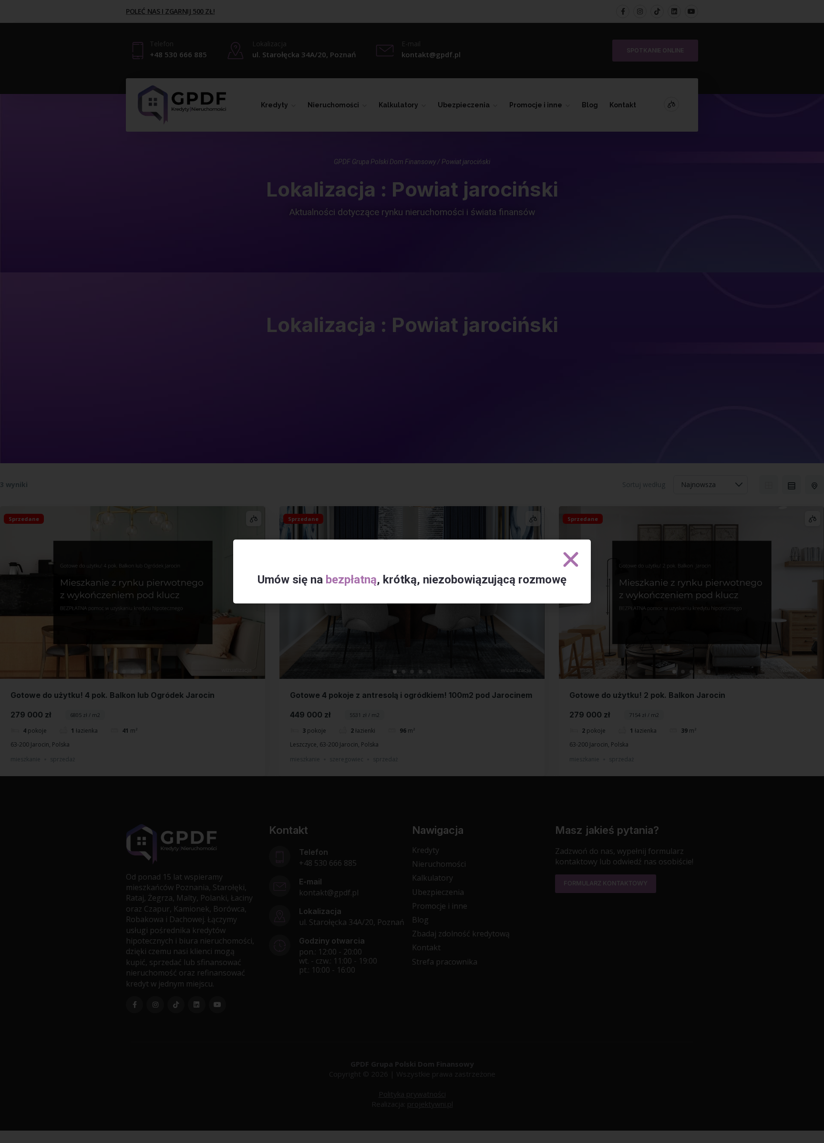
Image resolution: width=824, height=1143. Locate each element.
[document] (412, 571)
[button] (570, 559)
